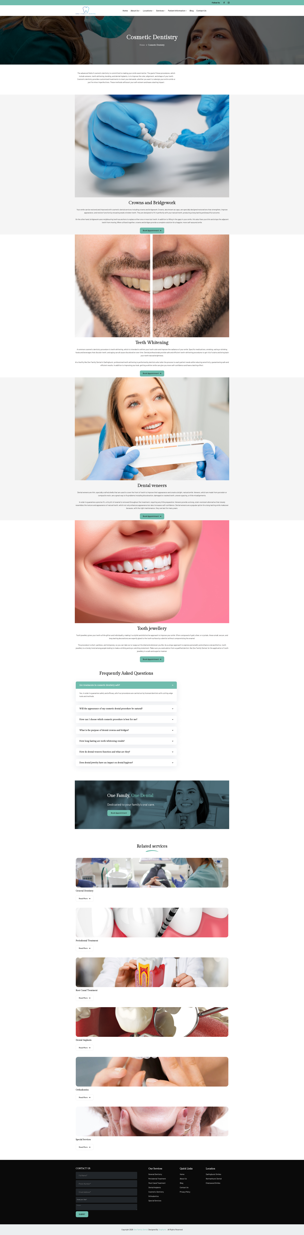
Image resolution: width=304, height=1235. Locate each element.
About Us (135, 10)
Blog (192, 10)
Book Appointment (151, 230)
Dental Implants (83, 1040)
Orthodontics (82, 1090)
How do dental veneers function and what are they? (104, 752)
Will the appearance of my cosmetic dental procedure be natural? (110, 708)
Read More (83, 898)
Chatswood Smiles (213, 1183)
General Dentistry (84, 891)
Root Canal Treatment (86, 990)
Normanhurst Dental (214, 1179)
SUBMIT (82, 1214)
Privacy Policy (185, 1192)
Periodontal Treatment (87, 940)
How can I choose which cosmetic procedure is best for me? (108, 719)
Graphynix (162, 1229)
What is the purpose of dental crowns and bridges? (104, 730)
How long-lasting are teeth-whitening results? (102, 741)
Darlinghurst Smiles (213, 1174)
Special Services (83, 1139)
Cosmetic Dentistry (156, 1192)
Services (160, 10)
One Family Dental (141, 1229)
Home (125, 10)
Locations (147, 10)
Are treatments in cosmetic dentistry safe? (99, 685)
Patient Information (176, 10)
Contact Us (201, 10)
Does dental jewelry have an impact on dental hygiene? (106, 762)
